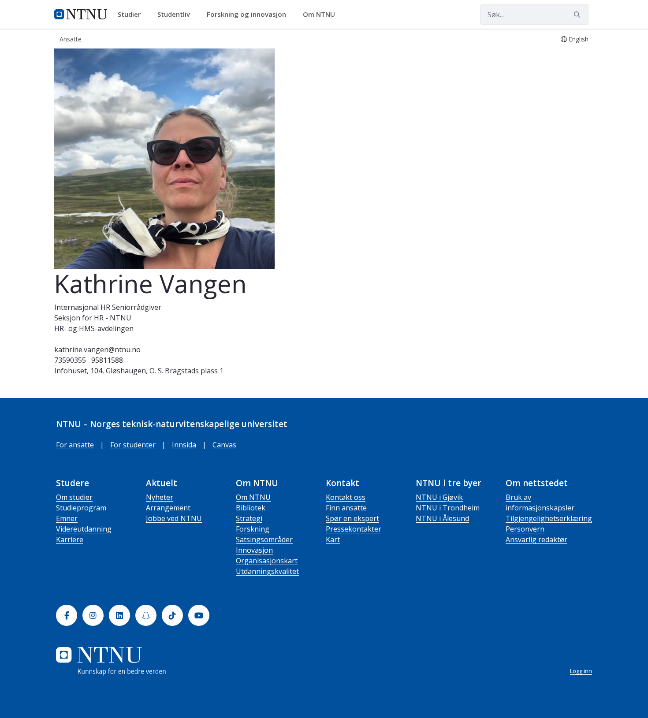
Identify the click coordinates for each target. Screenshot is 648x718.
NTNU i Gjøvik (439, 497)
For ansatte (75, 445)
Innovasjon (254, 550)
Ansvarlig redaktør (536, 539)
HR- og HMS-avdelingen (94, 328)
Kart (333, 539)
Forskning (252, 529)
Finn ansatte (346, 508)
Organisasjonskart (267, 560)
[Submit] (578, 14)
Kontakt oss (345, 497)
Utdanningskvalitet (267, 571)
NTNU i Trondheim (448, 508)
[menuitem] (132, 14)
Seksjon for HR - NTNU (92, 318)
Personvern (525, 529)
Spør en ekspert (352, 518)
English (578, 39)
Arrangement (168, 508)
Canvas (224, 445)
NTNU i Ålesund (442, 518)
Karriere (69, 539)
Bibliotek (250, 508)
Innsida (184, 445)
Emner (67, 518)
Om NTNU (253, 497)
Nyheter (159, 497)
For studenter (133, 445)
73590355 (70, 360)
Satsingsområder (264, 539)
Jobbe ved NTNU (174, 518)
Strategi (249, 518)
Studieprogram (81, 508)
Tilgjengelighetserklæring (549, 518)
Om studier (74, 497)
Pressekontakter (353, 529)
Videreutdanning (84, 529)
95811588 (107, 360)
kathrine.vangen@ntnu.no (97, 349)
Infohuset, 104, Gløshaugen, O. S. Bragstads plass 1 (138, 371)
